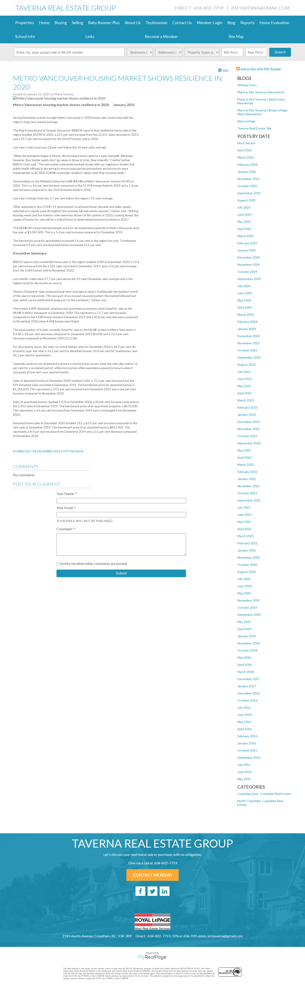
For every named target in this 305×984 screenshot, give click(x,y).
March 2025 (245, 236)
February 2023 (247, 407)
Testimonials (156, 22)
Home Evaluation (274, 22)
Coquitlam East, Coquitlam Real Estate (264, 794)
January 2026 (246, 171)
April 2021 (244, 529)
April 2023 (244, 393)
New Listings (246, 121)
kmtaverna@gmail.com (260, 7)
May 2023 (244, 386)
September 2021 (249, 500)
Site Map (236, 36)
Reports (247, 22)
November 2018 (248, 643)
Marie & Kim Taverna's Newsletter (261, 92)
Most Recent (246, 143)
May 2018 (244, 657)
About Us (133, 22)
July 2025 (244, 207)
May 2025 (244, 222)
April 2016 (244, 729)
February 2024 (247, 322)
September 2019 (249, 614)
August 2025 (246, 200)
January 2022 (246, 479)
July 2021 (244, 507)
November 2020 (248, 557)
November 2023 (248, 343)
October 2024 (247, 272)
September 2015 (249, 757)
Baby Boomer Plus (104, 22)
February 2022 (247, 472)
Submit (121, 573)
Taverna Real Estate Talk (254, 128)
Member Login (209, 22)
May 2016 (244, 722)
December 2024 (248, 257)
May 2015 (244, 779)
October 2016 (247, 700)
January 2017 (246, 686)
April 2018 (244, 664)
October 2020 (247, 564)
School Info (25, 36)
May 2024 (244, 300)
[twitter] (152, 891)
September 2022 (249, 443)
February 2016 (247, 736)
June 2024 (244, 293)
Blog (231, 22)
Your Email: (65, 508)
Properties (24, 22)
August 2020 (246, 572)
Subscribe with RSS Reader (260, 69)
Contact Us (182, 22)
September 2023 (249, 357)
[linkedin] (164, 891)
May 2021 (244, 522)
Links (89, 36)
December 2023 (248, 336)
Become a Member (161, 36)
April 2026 (244, 150)
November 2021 (248, 486)
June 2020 (244, 586)
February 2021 (247, 543)
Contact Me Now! (152, 875)
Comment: (64, 529)
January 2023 (246, 414)
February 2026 (247, 164)
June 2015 (244, 772)
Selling (77, 22)
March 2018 (245, 672)
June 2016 (244, 715)
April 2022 (244, 457)
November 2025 (248, 179)
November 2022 (248, 429)
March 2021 (245, 536)
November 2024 (248, 264)
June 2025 (244, 214)
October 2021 (247, 493)
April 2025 (244, 229)
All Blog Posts (247, 85)
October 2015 (247, 750)
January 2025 (246, 250)
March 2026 (245, 157)
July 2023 (244, 372)
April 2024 (244, 307)
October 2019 (247, 607)
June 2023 (244, 379)
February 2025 (247, 243)
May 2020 (244, 593)
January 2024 (246, 329)
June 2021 (244, 514)
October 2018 (247, 650)
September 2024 (249, 279)
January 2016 (246, 743)
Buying (60, 22)
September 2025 (249, 193)
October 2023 (247, 350)
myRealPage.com (153, 957)
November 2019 (248, 600)
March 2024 (245, 314)
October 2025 (247, 186)
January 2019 (246, 636)
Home (44, 22)
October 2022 (247, 436)
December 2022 (248, 422)
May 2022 (244, 450)
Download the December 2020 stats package (48, 451)
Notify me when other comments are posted (93, 563)
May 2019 (244, 622)
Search (280, 52)
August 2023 (246, 364)
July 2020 (244, 579)
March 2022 (245, 464)
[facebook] (140, 891)
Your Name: (65, 493)
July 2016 (244, 707)
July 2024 (244, 286)
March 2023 (245, 400)
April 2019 (244, 629)
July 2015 (244, 765)
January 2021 (246, 550)
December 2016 (248, 693)
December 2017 (248, 679)
